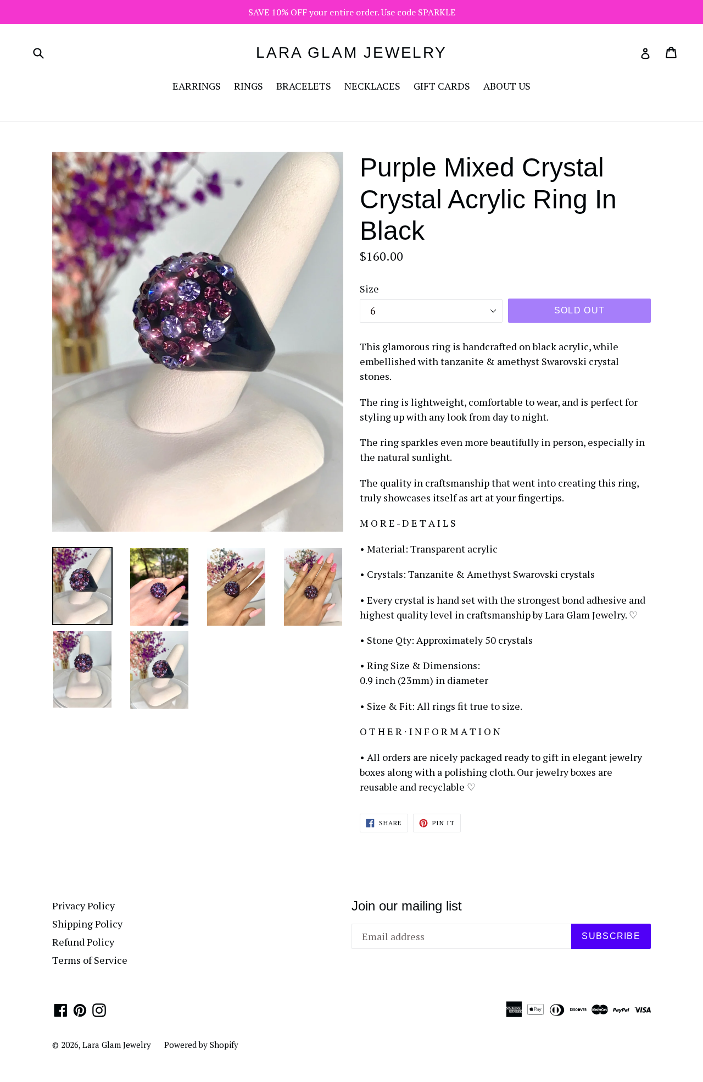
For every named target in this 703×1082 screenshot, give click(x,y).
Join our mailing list (407, 905)
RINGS (248, 85)
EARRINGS (196, 85)
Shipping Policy (87, 923)
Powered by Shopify (201, 1044)
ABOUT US (507, 85)
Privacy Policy (83, 905)
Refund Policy (83, 941)
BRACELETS (303, 85)
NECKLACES (372, 85)
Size (369, 288)
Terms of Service (89, 960)
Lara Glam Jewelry (351, 52)
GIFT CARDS (442, 85)
